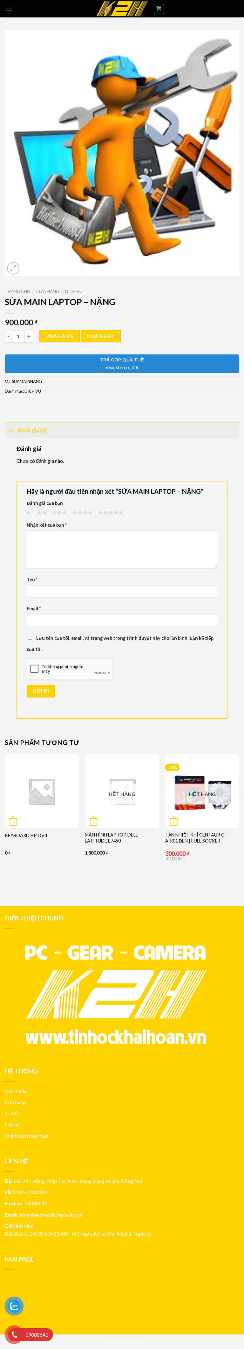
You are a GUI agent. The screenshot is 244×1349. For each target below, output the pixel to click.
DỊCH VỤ (74, 291)
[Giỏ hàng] (159, 9)
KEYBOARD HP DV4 (26, 835)
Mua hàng (59, 336)
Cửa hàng (47, 291)
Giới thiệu (16, 1091)
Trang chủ (17, 291)
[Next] (239, 825)
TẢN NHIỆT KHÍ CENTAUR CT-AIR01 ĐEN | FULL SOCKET (197, 837)
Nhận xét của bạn (47, 525)
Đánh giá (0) (32, 430)
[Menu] (8, 8)
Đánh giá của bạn (45, 503)
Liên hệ (12, 1124)
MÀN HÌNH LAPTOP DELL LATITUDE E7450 (111, 837)
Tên (32, 579)
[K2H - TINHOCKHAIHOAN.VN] (122, 9)
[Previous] (5, 825)
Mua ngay (101, 336)
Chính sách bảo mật (26, 1136)
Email (34, 608)
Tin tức (13, 1113)
